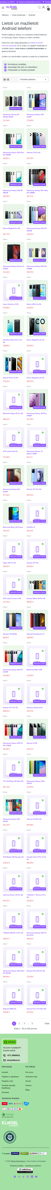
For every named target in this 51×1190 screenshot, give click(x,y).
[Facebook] (14, 1176)
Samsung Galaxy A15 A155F (35, 116)
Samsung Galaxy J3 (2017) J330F (35, 452)
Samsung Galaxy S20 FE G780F (13, 671)
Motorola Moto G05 (34, 670)
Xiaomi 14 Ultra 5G (34, 819)
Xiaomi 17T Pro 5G (10, 708)
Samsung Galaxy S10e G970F (36, 782)
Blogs (28, 1090)
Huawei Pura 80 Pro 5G (36, 971)
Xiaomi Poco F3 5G (10, 378)
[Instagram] (27, 1176)
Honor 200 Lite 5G (34, 304)
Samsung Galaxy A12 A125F (11, 490)
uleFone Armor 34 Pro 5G (13, 895)
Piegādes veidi (7, 1081)
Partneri (28, 1085)
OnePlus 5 (31, 527)
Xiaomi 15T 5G (32, 563)
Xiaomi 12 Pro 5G (33, 152)
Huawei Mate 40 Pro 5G (36, 598)
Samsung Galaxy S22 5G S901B (13, 191)
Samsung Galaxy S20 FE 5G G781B (13, 744)
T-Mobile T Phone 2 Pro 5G (36, 896)
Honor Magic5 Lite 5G (35, 340)
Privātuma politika (16, 1165)
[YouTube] (36, 1176)
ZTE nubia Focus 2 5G (12, 598)
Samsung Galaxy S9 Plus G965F (37, 414)
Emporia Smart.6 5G (35, 708)
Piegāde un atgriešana (10, 1077)
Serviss (28, 1081)
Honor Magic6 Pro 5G (11, 228)
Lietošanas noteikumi (33, 1165)
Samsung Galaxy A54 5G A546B (36, 267)
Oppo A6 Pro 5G (9, 563)
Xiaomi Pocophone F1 (35, 634)
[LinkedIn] (31, 1176)
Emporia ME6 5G (9, 1009)
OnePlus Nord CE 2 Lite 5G (12, 341)
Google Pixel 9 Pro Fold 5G (36, 858)
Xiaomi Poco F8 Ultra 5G (36, 1009)
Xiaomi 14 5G (32, 743)
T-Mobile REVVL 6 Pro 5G (13, 933)
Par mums (29, 1072)
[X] (19, 1176)
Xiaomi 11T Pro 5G (34, 489)
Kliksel (5, 87)
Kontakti (5, 1072)
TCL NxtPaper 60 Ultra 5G (13, 781)
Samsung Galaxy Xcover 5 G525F (13, 267)
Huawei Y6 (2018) (10, 634)
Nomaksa (5, 1092)
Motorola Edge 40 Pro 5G (13, 413)
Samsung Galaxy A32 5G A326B (36, 229)
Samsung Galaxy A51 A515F (11, 820)
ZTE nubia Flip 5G (10, 451)
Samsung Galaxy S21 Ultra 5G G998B (37, 191)
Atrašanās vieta (31, 1077)
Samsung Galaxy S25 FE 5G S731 (36, 934)
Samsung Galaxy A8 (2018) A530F (11, 116)
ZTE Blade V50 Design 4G (13, 857)
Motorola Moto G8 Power (13, 527)
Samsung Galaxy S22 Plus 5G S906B (13, 154)
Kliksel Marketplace (18, 1161)
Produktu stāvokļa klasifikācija (8, 1086)
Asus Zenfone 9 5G (11, 304)
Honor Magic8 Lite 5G (35, 378)
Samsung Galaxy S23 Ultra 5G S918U (13, 972)
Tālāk (46, 1024)
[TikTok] (23, 1176)
